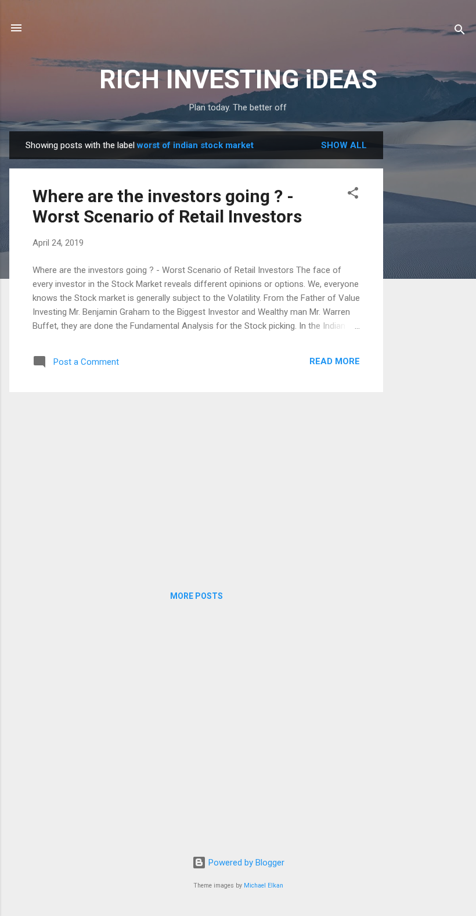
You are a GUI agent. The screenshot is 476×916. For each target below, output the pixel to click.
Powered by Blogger (245, 862)
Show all (344, 145)
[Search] (460, 31)
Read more (334, 361)
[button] (353, 195)
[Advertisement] (429, 305)
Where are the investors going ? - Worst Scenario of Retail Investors (167, 206)
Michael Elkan (263, 885)
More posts (196, 596)
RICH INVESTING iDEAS (238, 79)
